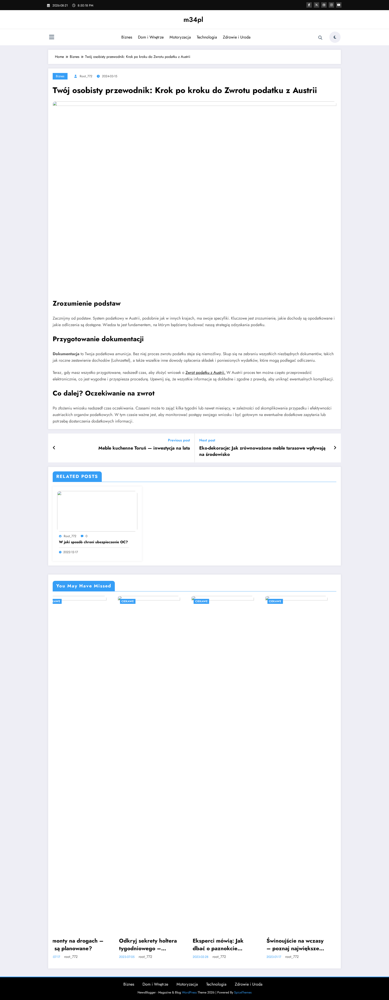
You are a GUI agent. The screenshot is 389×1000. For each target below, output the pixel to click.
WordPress (189, 992)
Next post (207, 440)
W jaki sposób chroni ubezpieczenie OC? (93, 542)
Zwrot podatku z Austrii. (205, 372)
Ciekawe (63, 601)
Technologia (207, 37)
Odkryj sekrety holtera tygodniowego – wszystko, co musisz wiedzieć (83, 944)
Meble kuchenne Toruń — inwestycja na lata (144, 448)
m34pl (193, 19)
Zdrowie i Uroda (237, 37)
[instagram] (331, 5)
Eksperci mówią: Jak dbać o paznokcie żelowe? (153, 944)
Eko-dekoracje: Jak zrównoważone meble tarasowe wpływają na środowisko (262, 451)
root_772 (86, 76)
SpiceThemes (243, 992)
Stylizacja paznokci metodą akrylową (299, 944)
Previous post (179, 440)
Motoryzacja (180, 37)
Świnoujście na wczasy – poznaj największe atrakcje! (230, 944)
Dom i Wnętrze (151, 37)
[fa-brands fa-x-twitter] (316, 5)
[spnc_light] (335, 37)
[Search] (320, 37)
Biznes (126, 37)
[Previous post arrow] (54, 448)
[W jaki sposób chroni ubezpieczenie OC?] (97, 510)
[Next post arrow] (335, 448)
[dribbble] (324, 5)
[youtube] (339, 5)
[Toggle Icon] (51, 37)
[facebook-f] (309, 5)
